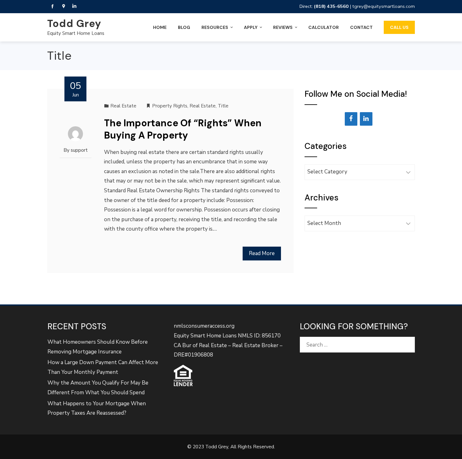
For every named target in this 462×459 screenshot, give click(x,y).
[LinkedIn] (366, 119)
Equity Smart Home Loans (75, 33)
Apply (250, 27)
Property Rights (169, 106)
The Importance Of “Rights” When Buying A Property (182, 129)
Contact (361, 27)
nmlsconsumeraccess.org (204, 326)
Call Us (399, 27)
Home (160, 27)
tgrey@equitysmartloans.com (383, 6)
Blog (184, 27)
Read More (262, 253)
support (79, 150)
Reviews (283, 27)
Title (223, 106)
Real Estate (123, 106)
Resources (214, 27)
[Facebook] (351, 119)
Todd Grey (74, 23)
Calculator (323, 27)
